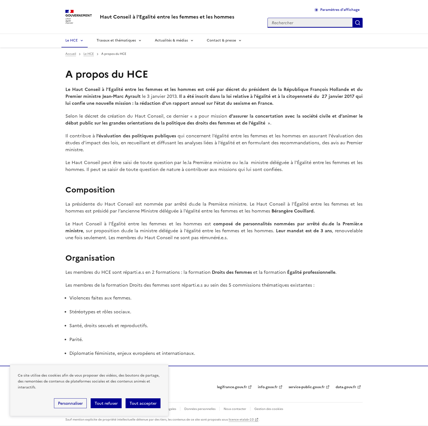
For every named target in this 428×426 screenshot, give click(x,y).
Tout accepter (143, 403)
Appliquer (358, 23)
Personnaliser (70, 403)
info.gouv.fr (268, 387)
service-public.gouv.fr (307, 387)
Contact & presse (221, 40)
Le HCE (71, 40)
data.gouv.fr (346, 387)
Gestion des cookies (268, 409)
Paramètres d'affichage (340, 9)
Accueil (70, 54)
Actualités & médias (171, 40)
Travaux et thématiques (116, 40)
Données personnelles (199, 409)
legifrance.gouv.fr (232, 387)
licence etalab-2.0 (241, 419)
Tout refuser (106, 403)
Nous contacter (235, 409)
